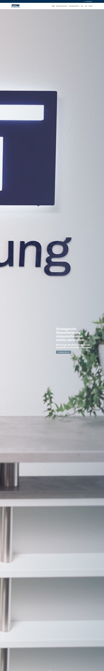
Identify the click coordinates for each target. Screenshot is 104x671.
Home (53, 6)
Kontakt (90, 6)
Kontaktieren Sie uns (63, 352)
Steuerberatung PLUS (74, 6)
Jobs (86, 6)
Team (82, 6)
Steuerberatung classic (61, 6)
